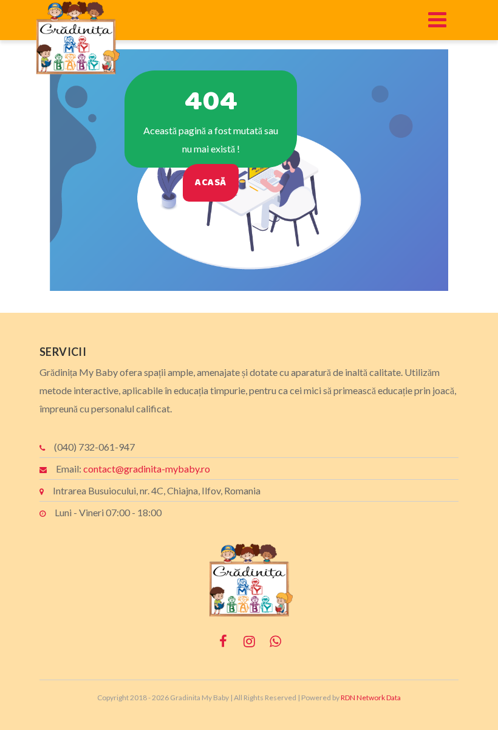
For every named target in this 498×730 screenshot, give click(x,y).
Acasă (211, 182)
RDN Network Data (371, 697)
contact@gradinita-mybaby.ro (146, 468)
